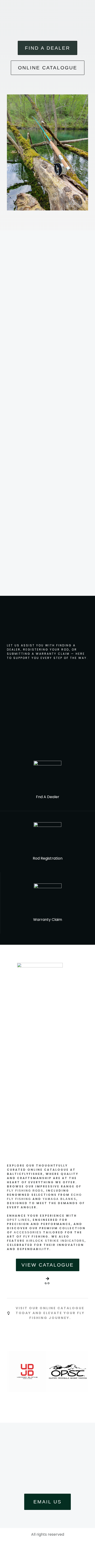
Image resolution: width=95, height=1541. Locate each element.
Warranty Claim (47, 919)
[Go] (47, 1278)
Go (47, 1283)
